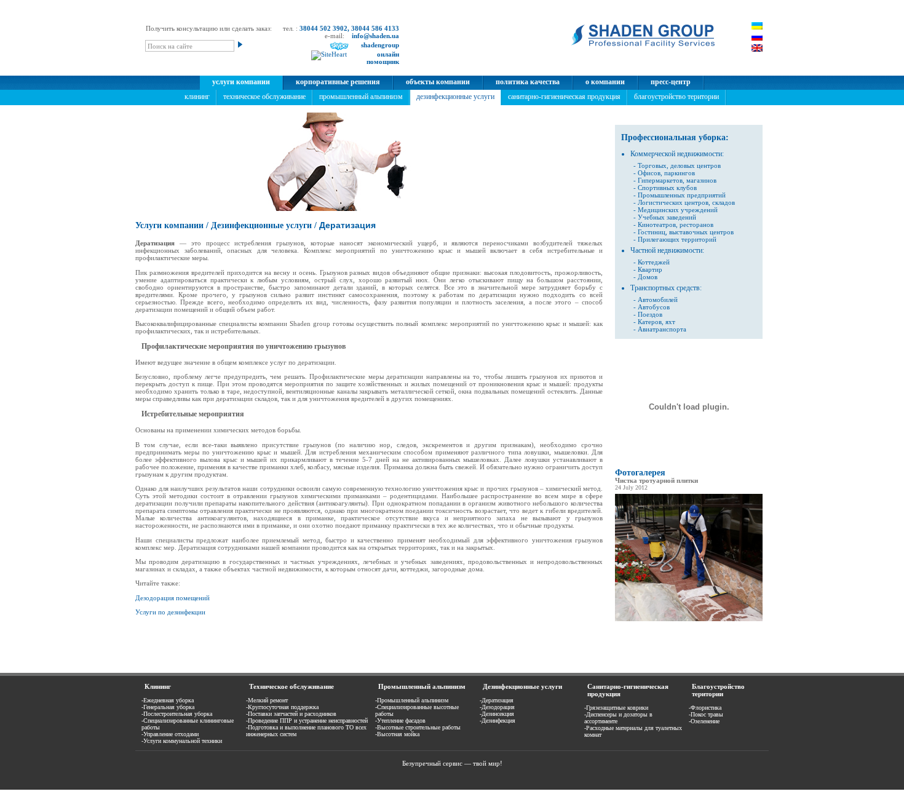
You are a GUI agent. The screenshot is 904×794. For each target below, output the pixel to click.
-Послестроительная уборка (176, 713)
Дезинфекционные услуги (455, 96)
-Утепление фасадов (400, 720)
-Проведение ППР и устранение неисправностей (307, 720)
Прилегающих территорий (677, 239)
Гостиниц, (652, 232)
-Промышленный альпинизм (411, 700)
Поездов (650, 314)
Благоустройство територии (676, 96)
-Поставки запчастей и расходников (291, 713)
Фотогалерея (640, 472)
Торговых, (653, 165)
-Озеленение (704, 721)
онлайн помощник (383, 57)
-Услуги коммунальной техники (181, 740)
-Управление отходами (170, 734)
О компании (605, 81)
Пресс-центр (671, 81)
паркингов (679, 173)
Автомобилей (658, 299)
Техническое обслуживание (264, 96)
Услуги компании (241, 81)
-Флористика (705, 707)
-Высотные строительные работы (418, 727)
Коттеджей (654, 262)
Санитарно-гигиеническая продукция (564, 96)
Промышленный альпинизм (361, 96)
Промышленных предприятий (682, 195)
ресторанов (695, 224)
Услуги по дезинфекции (170, 612)
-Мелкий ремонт (267, 700)
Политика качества (528, 81)
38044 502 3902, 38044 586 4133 (349, 28)
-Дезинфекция (497, 720)
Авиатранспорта (662, 329)
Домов (647, 276)
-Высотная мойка (397, 734)
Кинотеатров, (658, 224)
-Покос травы (706, 714)
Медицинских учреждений (678, 209)
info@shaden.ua (375, 35)
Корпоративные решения (338, 81)
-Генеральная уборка (167, 707)
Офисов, (650, 173)
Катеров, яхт (656, 321)
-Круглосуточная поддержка (282, 707)
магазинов (701, 180)
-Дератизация (496, 700)
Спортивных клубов (667, 187)
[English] (757, 48)
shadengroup (380, 45)
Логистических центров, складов (686, 202)
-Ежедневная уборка (167, 700)
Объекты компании (438, 81)
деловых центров (695, 165)
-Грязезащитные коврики (616, 707)
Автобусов (654, 307)
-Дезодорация (497, 707)
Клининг (197, 96)
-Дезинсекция (497, 713)
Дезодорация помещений (172, 597)
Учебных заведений (667, 217)
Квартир (650, 269)
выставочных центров (701, 232)
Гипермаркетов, (661, 180)
